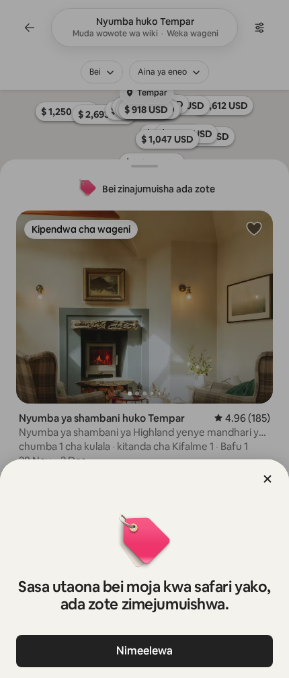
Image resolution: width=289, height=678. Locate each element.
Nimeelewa (144, 651)
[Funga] (267, 479)
